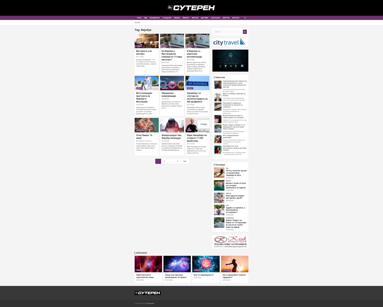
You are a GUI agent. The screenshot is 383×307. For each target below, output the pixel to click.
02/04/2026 (226, 280)
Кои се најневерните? (204, 275)
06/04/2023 (190, 60)
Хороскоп (215, 18)
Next (184, 161)
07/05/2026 (197, 277)
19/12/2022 (165, 141)
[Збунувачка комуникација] (172, 83)
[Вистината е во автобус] (147, 41)
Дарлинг (205, 18)
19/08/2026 (229, 215)
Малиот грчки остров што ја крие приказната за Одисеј (236, 185)
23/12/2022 (190, 104)
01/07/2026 (169, 280)
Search (245, 32)
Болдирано (155, 18)
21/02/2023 (140, 104)
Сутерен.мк (150, 303)
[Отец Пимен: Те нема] (147, 125)
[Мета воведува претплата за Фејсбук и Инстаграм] (147, 83)
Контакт (236, 18)
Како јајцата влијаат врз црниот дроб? (235, 197)
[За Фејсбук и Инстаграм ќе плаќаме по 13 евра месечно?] (172, 41)
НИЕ (145, 18)
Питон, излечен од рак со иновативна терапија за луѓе (236, 172)
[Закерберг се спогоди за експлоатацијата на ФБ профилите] (197, 83)
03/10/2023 (165, 62)
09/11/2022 (190, 144)
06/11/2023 (140, 57)
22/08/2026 (229, 178)
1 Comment (148, 141)
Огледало (166, 18)
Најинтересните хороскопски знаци (145, 276)
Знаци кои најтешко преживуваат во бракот (176, 276)
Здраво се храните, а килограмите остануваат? (235, 210)
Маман (177, 18)
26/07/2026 (140, 280)
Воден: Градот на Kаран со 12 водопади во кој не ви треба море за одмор (236, 223)
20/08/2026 (229, 200)
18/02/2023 (165, 99)
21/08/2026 (229, 190)
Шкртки (226, 18)
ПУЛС (139, 18)
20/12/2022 (140, 141)
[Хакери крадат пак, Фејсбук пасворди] (172, 125)
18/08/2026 (229, 230)
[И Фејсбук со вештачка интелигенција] (197, 41)
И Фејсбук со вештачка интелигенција (194, 54)
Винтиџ (195, 18)
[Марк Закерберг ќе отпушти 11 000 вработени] (197, 125)
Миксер (186, 18)
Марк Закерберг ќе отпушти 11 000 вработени (197, 138)
